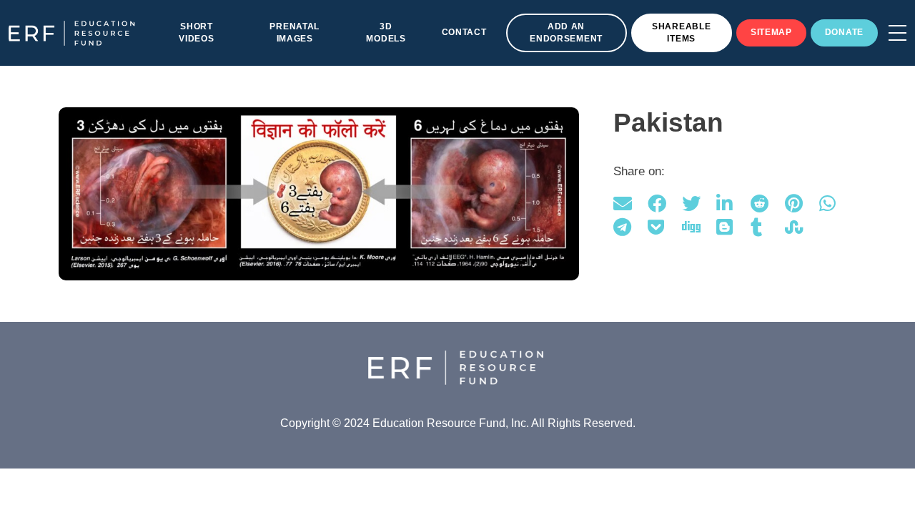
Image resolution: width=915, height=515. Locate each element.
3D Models (385, 32)
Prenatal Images (294, 32)
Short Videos (196, 32)
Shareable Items (681, 32)
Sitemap (771, 32)
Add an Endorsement (566, 32)
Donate (844, 32)
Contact (464, 32)
